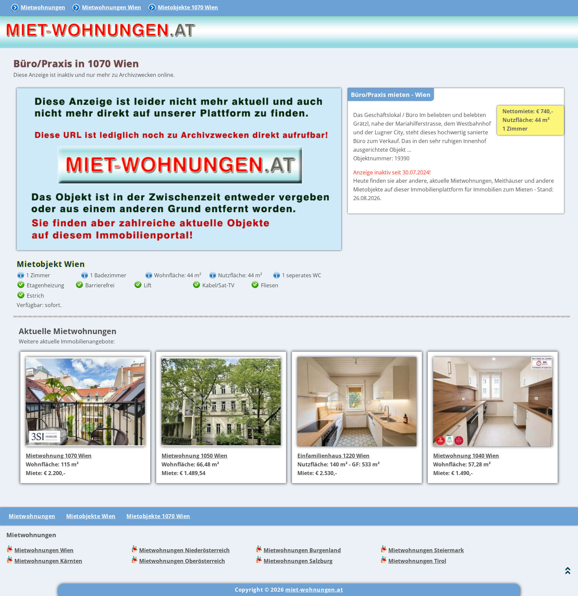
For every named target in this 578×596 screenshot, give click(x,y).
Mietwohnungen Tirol (417, 561)
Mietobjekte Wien (91, 516)
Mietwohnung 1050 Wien (194, 455)
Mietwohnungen (43, 7)
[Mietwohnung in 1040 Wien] (492, 447)
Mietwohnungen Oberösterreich (182, 561)
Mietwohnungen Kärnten (48, 561)
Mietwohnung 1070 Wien (59, 455)
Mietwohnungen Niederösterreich (184, 550)
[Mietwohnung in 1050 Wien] (221, 447)
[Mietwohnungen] (100, 43)
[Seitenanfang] (568, 572)
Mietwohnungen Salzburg (298, 561)
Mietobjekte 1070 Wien (188, 7)
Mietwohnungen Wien (111, 7)
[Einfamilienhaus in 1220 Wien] (356, 447)
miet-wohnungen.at (314, 589)
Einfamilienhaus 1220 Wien (333, 455)
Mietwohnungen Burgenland (302, 550)
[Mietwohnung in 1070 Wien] (85, 447)
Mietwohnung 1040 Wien (466, 455)
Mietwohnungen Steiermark (426, 550)
